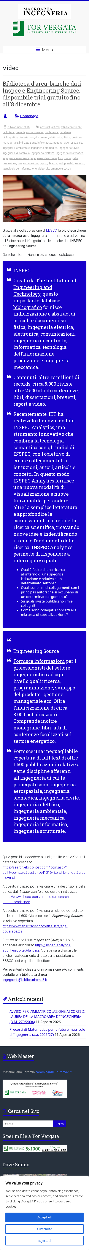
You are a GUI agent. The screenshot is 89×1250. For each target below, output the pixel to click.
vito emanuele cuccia (58, 168)
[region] (44, 1213)
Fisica (67, 137)
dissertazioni (26, 137)
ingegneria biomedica (44, 148)
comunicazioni (34, 132)
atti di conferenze (71, 127)
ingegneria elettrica (42, 153)
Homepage (29, 116)
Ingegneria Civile (69, 148)
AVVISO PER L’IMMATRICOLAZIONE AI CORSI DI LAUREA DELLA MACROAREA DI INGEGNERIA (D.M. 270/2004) (47, 1016)
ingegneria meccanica (16, 158)
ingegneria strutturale (43, 158)
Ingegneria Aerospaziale (67, 142)
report (43, 163)
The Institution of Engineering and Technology (44, 287)
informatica (44, 142)
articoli (55, 127)
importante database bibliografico (36, 303)
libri (60, 158)
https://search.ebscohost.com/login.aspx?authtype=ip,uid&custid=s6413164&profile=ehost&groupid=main (44, 872)
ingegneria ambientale (16, 148)
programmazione (27, 163)
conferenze (51, 132)
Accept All (44, 1217)
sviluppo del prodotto (71, 163)
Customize (44, 1229)
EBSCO (51, 230)
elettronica (55, 137)
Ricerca (53, 163)
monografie (71, 158)
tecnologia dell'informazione (20, 168)
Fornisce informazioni (39, 661)
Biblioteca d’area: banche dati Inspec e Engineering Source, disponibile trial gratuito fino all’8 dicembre (42, 94)
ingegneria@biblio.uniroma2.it (25, 980)
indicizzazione (27, 142)
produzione (9, 163)
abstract (45, 127)
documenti (41, 137)
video (41, 168)
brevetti (20, 132)
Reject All (44, 1241)
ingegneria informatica (69, 153)
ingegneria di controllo (16, 153)
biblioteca (8, 132)
